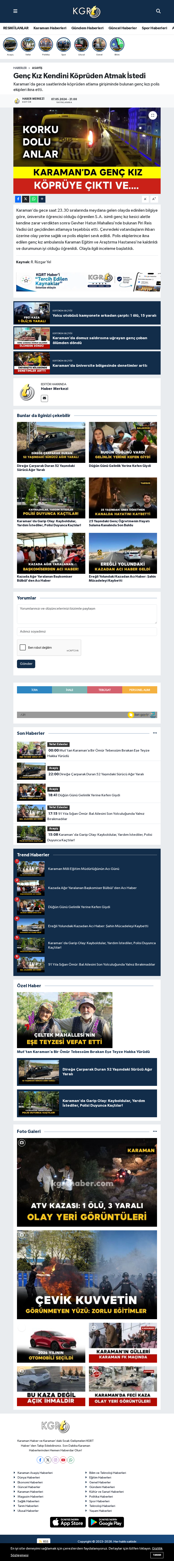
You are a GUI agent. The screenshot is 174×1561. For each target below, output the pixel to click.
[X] (47, 1459)
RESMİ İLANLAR (15, 28)
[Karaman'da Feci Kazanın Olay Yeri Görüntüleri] (123, 1386)
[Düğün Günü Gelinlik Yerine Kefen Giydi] (123, 442)
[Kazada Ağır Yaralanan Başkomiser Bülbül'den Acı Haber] (51, 553)
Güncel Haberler (122, 28)
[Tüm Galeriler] (155, 1131)
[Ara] (158, 11)
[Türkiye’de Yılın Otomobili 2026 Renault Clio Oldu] (51, 1343)
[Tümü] (155, 733)
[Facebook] (40, 1459)
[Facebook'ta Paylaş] (18, 199)
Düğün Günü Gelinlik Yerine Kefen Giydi (120, 466)
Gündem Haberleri (87, 28)
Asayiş (37, 68)
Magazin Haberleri (30, 1496)
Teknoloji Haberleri (102, 1506)
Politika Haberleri (101, 1496)
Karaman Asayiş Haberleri (35, 1472)
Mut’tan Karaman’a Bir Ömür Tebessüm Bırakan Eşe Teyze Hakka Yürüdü (98, 753)
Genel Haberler (100, 1482)
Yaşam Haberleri (100, 1510)
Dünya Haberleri (29, 1477)
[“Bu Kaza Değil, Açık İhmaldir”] (51, 1386)
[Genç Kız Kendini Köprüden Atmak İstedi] (87, 151)
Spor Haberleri (154, 28)
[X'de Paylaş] (25, 199)
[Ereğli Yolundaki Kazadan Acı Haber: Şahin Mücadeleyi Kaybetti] (123, 553)
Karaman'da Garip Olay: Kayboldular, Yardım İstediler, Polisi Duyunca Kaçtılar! (99, 837)
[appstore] (68, 1522)
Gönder (26, 664)
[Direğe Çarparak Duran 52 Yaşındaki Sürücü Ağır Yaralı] (51, 442)
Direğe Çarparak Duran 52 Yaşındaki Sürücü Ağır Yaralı (96, 774)
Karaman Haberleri (50, 28)
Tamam (157, 1555)
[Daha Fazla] (41, 199)
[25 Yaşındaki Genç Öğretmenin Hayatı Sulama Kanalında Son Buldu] (123, 498)
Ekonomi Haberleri (30, 1482)
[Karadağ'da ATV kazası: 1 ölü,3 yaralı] (87, 1182)
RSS (45, 1541)
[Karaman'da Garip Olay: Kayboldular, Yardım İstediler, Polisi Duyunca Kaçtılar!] (51, 498)
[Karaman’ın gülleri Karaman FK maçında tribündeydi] (123, 1343)
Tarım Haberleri (28, 1506)
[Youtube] (63, 1459)
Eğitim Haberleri (100, 1477)
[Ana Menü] (15, 11)
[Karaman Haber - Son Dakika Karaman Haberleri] (87, 11)
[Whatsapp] (70, 1459)
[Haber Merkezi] (27, 392)
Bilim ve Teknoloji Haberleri (107, 1472)
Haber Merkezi (54, 389)
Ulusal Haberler (28, 1510)
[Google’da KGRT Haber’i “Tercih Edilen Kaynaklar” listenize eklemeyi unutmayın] (93, 282)
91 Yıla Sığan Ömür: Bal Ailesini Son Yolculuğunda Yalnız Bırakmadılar (95, 816)
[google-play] (106, 1522)
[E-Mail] (44, 398)
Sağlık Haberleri (28, 1501)
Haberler (20, 68)
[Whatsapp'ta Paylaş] (34, 199)
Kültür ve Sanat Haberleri (106, 1491)
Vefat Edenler (58, 744)
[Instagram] (55, 1459)
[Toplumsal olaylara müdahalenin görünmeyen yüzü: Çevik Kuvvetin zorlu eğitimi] (87, 1274)
